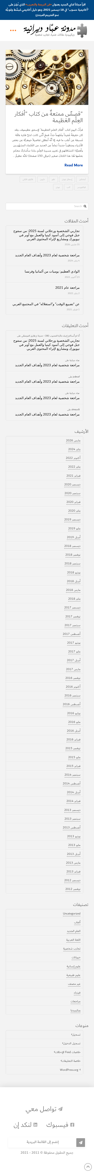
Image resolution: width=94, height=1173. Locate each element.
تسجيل (76, 1034)
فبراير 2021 (73, 475)
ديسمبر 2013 (72, 810)
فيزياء (77, 992)
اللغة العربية (73, 939)
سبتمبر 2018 (72, 563)
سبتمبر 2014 (72, 774)
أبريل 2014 (73, 792)
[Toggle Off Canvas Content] (13, 30)
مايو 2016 (74, 722)
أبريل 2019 (73, 537)
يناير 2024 (74, 449)
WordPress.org (69, 1069)
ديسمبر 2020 (72, 484)
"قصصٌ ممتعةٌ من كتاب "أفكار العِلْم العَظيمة (49, 117)
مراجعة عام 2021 (67, 287)
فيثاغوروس (81, 187)
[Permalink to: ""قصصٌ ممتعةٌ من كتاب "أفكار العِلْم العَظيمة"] (47, 77)
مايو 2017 (74, 651)
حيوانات (76, 957)
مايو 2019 (74, 528)
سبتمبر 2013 (72, 818)
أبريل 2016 (73, 730)
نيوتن (58, 187)
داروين (42, 179)
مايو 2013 (74, 845)
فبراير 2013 (73, 871)
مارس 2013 (73, 862)
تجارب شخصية (71, 948)
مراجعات (75, 1001)
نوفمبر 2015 (72, 748)
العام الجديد (73, 931)
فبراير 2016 (73, 739)
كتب (68, 187)
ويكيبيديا (75, 1010)
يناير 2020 (74, 510)
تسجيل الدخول (71, 1043)
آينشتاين (82, 179)
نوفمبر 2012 (72, 889)
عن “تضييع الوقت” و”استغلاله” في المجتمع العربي (46, 304)
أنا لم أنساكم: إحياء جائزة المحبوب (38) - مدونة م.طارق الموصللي (50, 336)
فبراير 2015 (73, 766)
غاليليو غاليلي (28, 179)
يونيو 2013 (73, 836)
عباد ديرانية (75, 360)
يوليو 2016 (73, 713)
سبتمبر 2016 (72, 695)
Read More (73, 165)
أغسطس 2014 (71, 783)
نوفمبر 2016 (72, 678)
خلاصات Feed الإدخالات (67, 1052)
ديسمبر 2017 (72, 607)
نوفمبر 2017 (72, 616)
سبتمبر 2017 (72, 625)
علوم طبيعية (73, 975)
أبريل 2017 (73, 660)
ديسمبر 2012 (72, 880)
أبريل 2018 (73, 581)
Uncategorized (71, 913)
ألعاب (77, 922)
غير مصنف (74, 983)
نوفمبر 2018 (72, 554)
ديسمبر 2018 (72, 546)
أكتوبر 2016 (73, 686)
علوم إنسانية (73, 966)
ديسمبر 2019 (72, 519)
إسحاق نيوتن (67, 179)
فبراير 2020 (73, 502)
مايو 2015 (74, 757)
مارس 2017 (73, 669)
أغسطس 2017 (71, 634)
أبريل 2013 (73, 854)
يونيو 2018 (73, 572)
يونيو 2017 (73, 642)
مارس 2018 (73, 590)
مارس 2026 (73, 440)
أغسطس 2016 (71, 704)
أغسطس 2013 (71, 827)
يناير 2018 (74, 598)
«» (38, 4)
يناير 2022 (74, 466)
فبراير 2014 (73, 801)
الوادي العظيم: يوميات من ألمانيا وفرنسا (52, 271)
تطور (53, 179)
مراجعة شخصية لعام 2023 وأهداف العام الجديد (47, 255)
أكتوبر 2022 (73, 458)
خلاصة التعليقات (71, 1061)
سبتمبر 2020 (72, 493)
